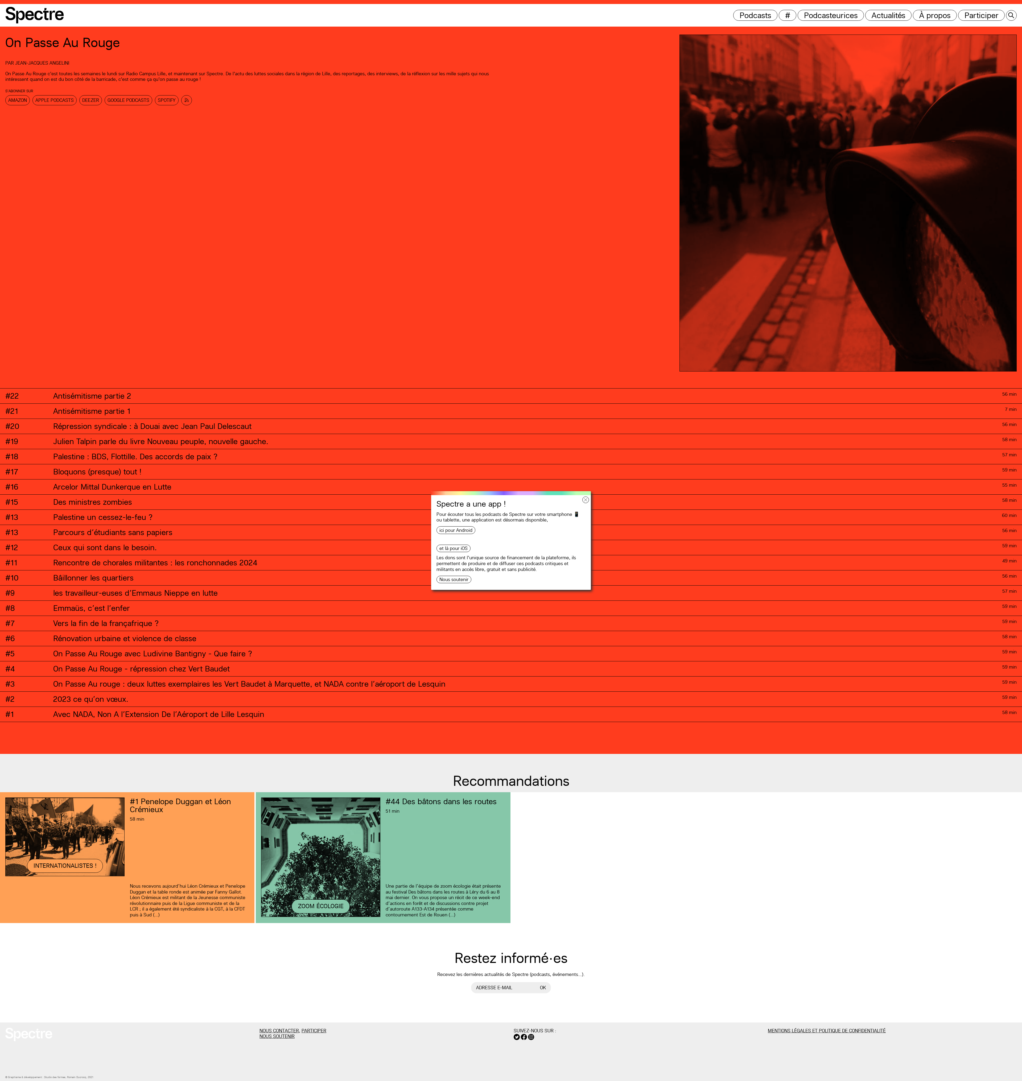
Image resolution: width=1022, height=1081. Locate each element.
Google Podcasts (128, 100)
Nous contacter (279, 1030)
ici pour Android (455, 530)
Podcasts (755, 15)
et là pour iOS (453, 548)
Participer (982, 15)
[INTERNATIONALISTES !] (65, 875)
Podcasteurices (831, 15)
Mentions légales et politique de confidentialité (827, 1030)
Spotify (167, 100)
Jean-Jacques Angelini (42, 63)
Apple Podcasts (54, 100)
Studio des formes (54, 1077)
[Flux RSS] (186, 100)
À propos (935, 15)
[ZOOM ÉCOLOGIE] (320, 916)
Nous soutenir (453, 579)
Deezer (90, 100)
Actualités (888, 15)
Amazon (17, 100)
